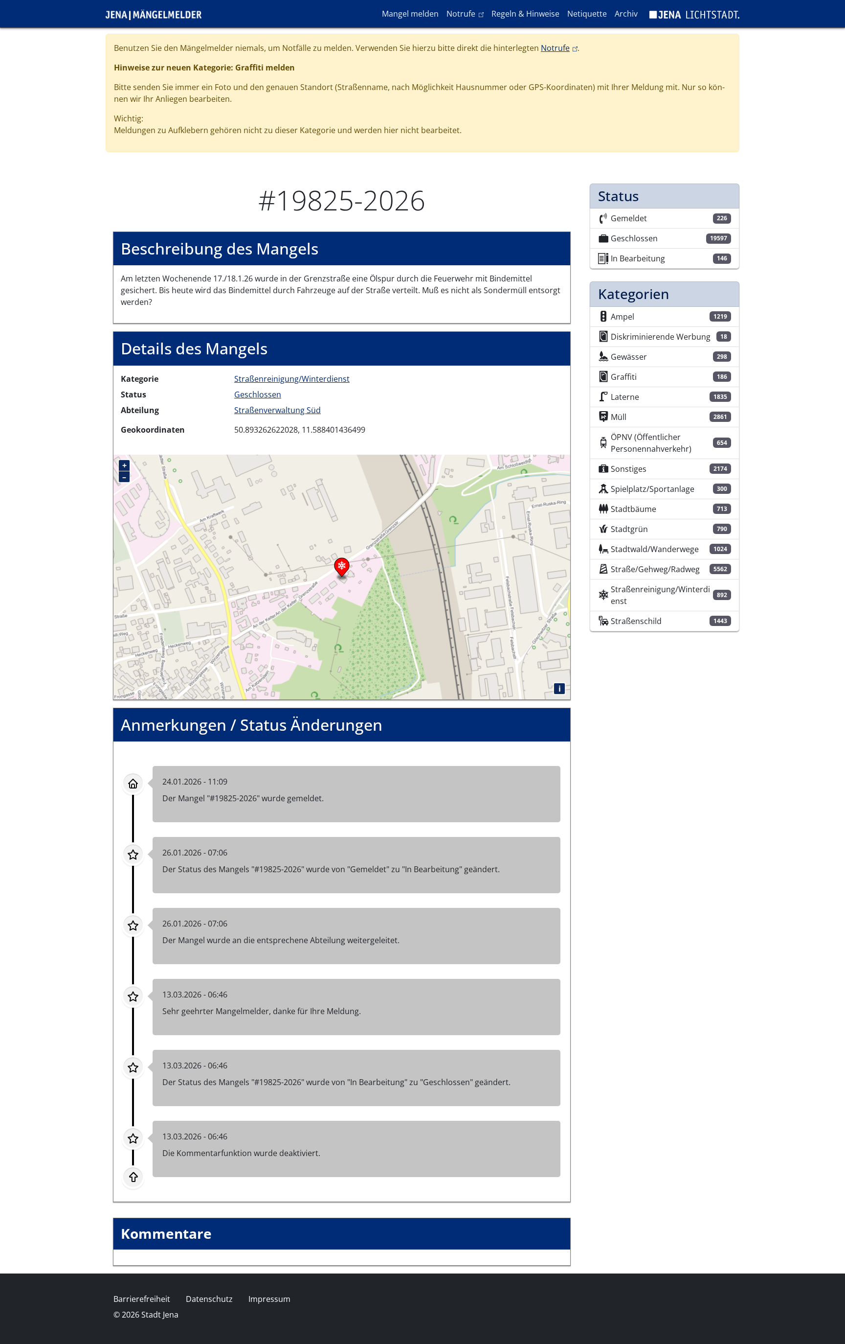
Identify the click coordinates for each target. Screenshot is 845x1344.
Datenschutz (209, 1299)
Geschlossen (257, 394)
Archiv (626, 13)
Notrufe (466, 13)
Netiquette (587, 13)
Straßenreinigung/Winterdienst (292, 378)
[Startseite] (157, 13)
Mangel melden (410, 13)
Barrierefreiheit (141, 1299)
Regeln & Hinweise (525, 13)
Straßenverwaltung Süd (277, 410)
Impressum (269, 1299)
